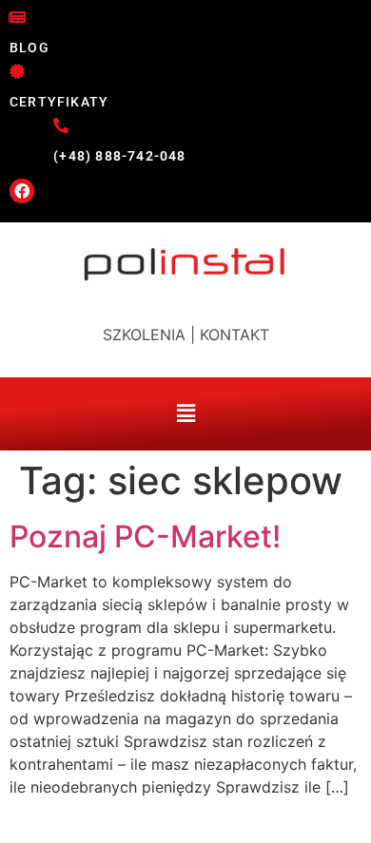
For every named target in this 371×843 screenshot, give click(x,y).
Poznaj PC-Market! (145, 536)
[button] (185, 334)
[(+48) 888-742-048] (60, 125)
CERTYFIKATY (59, 101)
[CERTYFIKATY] (17, 71)
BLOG (29, 47)
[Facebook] (22, 191)
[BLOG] (17, 17)
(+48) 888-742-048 (119, 155)
